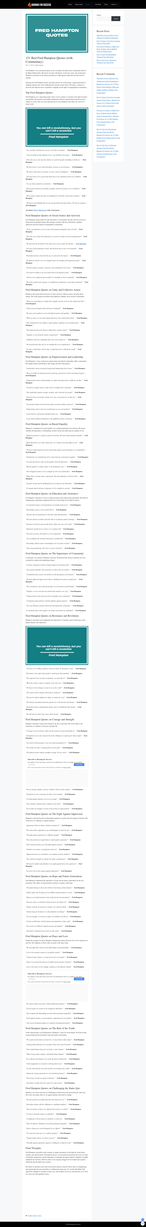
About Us (113, 4)
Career (106, 4)
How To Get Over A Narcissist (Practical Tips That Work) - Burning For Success (106, 148)
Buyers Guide (79, 4)
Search (99, 15)
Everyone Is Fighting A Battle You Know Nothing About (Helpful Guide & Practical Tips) (108, 48)
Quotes (88, 4)
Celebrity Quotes (32, 1216)
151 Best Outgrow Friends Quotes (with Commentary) (107, 154)
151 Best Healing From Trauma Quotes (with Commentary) (107, 122)
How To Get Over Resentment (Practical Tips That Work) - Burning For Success (106, 132)
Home (70, 4)
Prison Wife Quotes (40, 210)
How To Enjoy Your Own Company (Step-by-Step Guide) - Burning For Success (108, 100)
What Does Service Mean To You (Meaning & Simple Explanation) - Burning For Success (108, 81)
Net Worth (98, 4)
